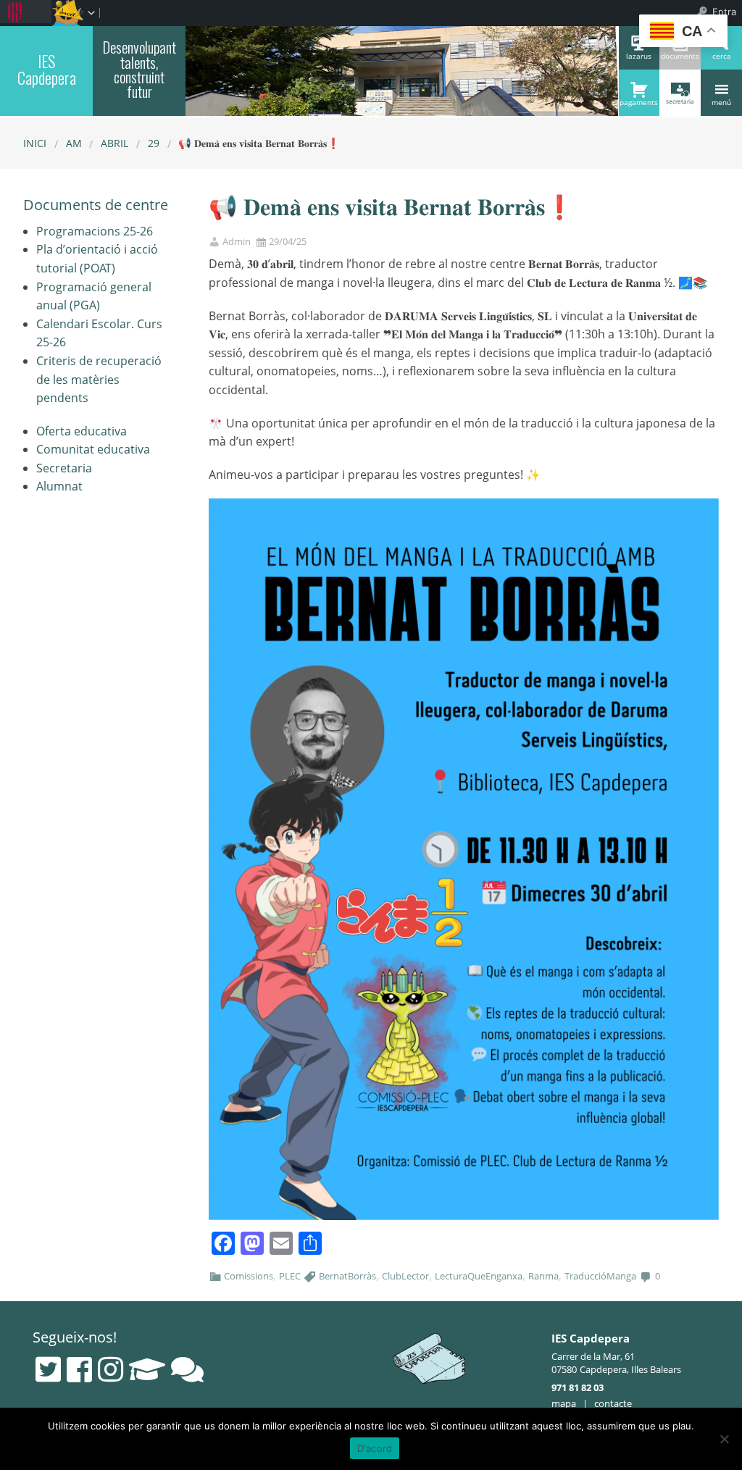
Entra (724, 11)
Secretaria (64, 468)
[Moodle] (147, 1369)
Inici (34, 143)
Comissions (248, 1275)
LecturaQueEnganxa (478, 1275)
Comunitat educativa (93, 449)
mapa (563, 1403)
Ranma (543, 1275)
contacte (613, 1403)
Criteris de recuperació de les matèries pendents (99, 379)
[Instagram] (110, 1369)
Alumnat (59, 486)
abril (114, 143)
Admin (236, 241)
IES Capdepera (46, 69)
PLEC (290, 1275)
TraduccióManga (600, 1275)
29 (153, 143)
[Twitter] (48, 1369)
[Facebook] (79, 1369)
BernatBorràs (347, 1275)
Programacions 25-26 (94, 231)
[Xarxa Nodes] (187, 1369)
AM (74, 143)
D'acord (375, 1448)
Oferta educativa (81, 431)
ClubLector (405, 1275)
